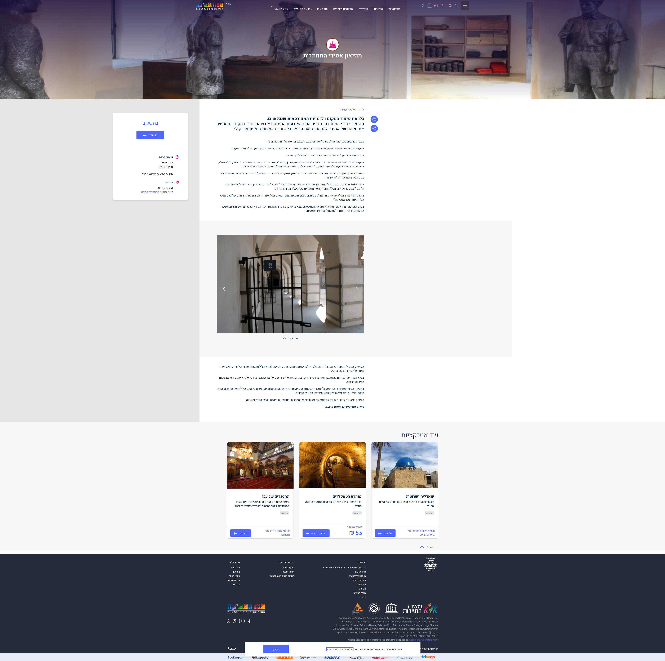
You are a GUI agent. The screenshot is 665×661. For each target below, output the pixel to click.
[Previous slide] (357, 289)
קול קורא (361, 584)
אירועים (378, 8)
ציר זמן (236, 571)
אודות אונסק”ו (287, 571)
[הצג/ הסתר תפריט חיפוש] (450, 5)
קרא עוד (429, 513)
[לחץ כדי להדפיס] (374, 119)
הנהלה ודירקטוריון (357, 576)
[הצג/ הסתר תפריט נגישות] (456, 5)
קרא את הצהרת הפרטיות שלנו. (340, 649)
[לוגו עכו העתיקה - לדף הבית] (209, 6)
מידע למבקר (281, 8)
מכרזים (362, 588)
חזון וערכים (360, 571)
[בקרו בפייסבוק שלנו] (423, 5)
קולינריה (363, 8)
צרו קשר (236, 584)
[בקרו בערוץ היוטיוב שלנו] (429, 5)
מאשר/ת (276, 649)
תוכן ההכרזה (288, 567)
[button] (150, 135)
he (229, 3)
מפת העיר (235, 567)
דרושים (362, 597)
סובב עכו (322, 8)
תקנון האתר (234, 576)
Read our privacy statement (423, 639)
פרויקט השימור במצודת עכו (281, 576)
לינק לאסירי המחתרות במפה (157, 191)
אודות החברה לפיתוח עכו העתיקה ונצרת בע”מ (344, 567)
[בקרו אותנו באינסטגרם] (441, 5)
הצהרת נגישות (233, 580)
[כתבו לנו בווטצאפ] (436, 5)
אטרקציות (394, 8)
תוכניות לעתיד (359, 580)
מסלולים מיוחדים (343, 8)
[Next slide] (224, 289)
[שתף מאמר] (374, 128)
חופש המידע (360, 593)
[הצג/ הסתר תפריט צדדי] (465, 5)
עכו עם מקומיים (303, 8)
